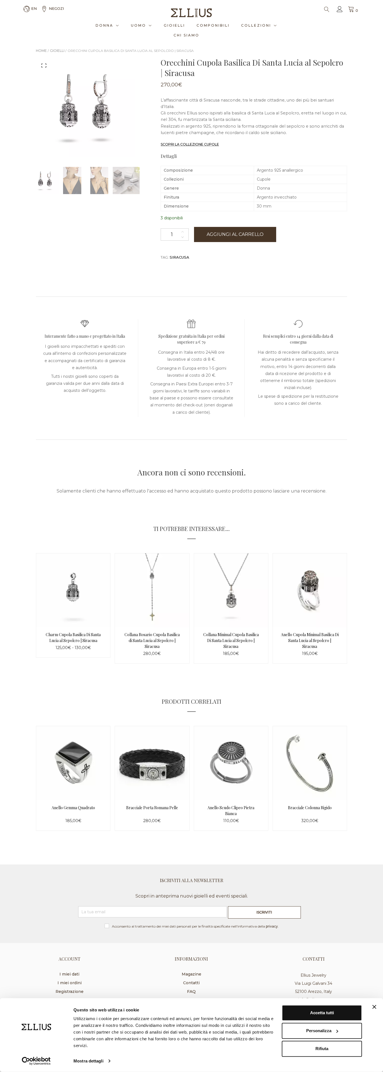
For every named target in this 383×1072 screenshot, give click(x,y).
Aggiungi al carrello (235, 234)
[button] (44, 65)
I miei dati (69, 974)
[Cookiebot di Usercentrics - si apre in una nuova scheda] (36, 1061)
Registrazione (70, 991)
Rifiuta (321, 1048)
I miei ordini (69, 982)
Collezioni (256, 25)
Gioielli (174, 25)
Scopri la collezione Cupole (190, 144)
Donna (104, 25)
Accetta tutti (322, 1012)
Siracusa (179, 257)
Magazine (191, 974)
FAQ (191, 991)
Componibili (213, 25)
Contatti (191, 982)
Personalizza (318, 1030)
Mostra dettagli (88, 1061)
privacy (272, 926)
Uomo (138, 25)
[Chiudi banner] (374, 1007)
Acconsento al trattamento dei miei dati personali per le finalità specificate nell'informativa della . (195, 926)
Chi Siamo (186, 35)
